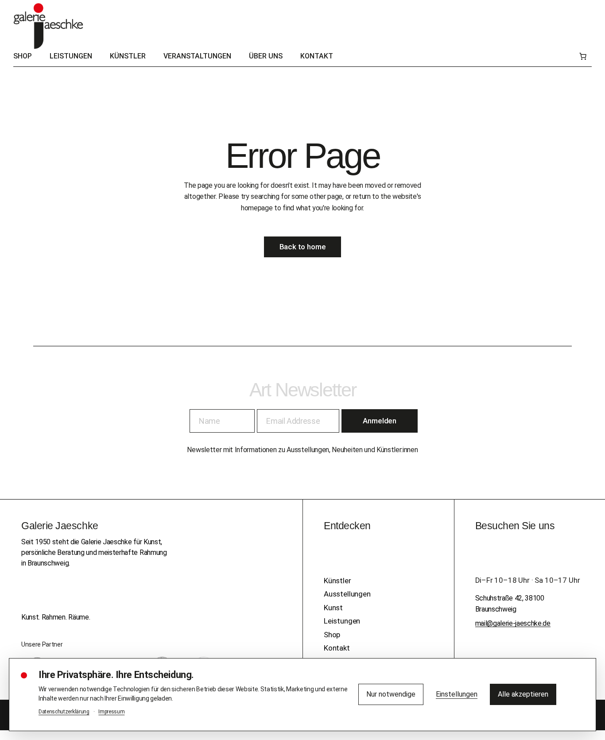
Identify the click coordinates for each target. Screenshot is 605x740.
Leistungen (342, 620)
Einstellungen (456, 694)
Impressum (111, 712)
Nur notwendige (390, 694)
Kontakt (337, 647)
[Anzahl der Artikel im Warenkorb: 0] (583, 56)
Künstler (337, 580)
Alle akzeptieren (523, 694)
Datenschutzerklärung (64, 712)
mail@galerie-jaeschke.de (513, 623)
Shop (332, 634)
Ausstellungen (347, 593)
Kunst (333, 607)
